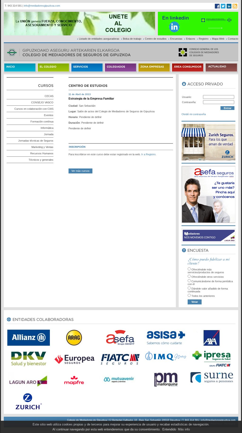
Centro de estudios (156, 38)
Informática (47, 127)
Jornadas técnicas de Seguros (35, 140)
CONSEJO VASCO (42, 102)
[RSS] (235, 6)
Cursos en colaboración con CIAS (33, 108)
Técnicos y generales (41, 159)
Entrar (227, 108)
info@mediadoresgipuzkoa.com (42, 5)
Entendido (169, 429)
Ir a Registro (148, 154)
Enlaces (190, 38)
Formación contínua (41, 121)
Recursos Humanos (41, 153)
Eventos (48, 115)
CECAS (49, 96)
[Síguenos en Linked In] (229, 6)
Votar (194, 301)
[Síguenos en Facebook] (217, 6)
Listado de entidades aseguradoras (99, 38)
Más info (184, 429)
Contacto (233, 38)
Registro (203, 38)
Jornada (48, 134)
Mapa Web (218, 38)
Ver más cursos (80, 170)
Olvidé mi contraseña (194, 114)
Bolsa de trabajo (132, 38)
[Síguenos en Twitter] (223, 6)
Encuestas (176, 38)
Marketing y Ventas (42, 147)
